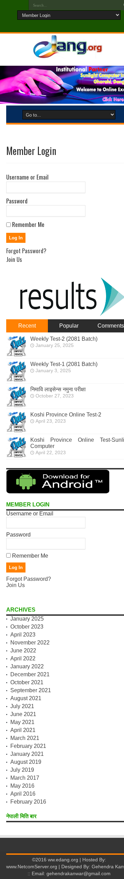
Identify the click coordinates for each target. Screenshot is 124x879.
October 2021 (26, 682)
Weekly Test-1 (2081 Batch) (63, 364)
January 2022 (27, 666)
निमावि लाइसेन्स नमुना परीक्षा (58, 389)
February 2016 (28, 802)
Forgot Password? (26, 250)
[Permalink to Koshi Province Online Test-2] (16, 430)
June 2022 (23, 650)
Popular (69, 326)
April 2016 (22, 794)
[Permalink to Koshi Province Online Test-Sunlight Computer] (16, 456)
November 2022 (30, 642)
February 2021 (28, 746)
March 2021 (24, 738)
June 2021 (23, 714)
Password (17, 200)
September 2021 (30, 690)
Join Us (14, 259)
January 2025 (27, 619)
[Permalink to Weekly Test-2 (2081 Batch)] (16, 355)
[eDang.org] (69, 54)
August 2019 (25, 762)
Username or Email (27, 177)
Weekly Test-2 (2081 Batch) (63, 339)
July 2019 (22, 770)
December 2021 (30, 674)
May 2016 (22, 786)
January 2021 (27, 754)
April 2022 (22, 658)
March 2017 (24, 778)
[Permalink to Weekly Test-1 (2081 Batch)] (16, 380)
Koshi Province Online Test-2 (65, 415)
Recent (27, 326)
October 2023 (26, 627)
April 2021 (22, 730)
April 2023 (22, 635)
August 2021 (25, 698)
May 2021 (22, 722)
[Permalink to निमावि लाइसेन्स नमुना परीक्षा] (16, 405)
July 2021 (22, 706)
